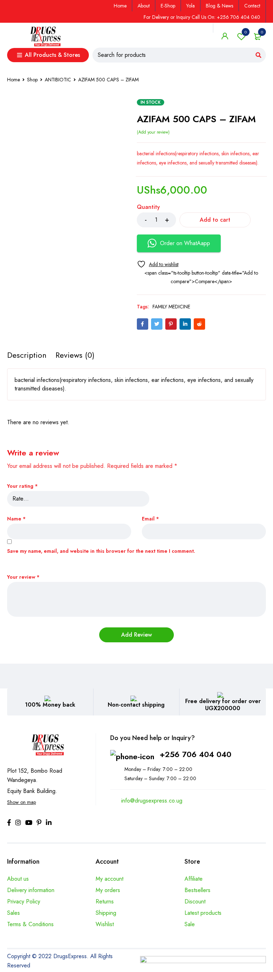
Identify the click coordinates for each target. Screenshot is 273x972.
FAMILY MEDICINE (171, 306)
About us (18, 879)
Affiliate (193, 879)
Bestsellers (197, 890)
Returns (105, 901)
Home (120, 5)
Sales (13, 913)
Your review (23, 577)
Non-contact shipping (136, 705)
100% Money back (50, 705)
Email (150, 518)
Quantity (148, 207)
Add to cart (215, 220)
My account (109, 879)
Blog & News (219, 5)
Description (27, 355)
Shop (32, 79)
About (144, 5)
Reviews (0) (75, 355)
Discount (194, 901)
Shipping (106, 913)
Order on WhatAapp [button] (185, 243)
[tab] (27, 355)
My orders (108, 890)
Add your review (153, 132)
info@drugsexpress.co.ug (151, 800)
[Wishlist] (157, 264)
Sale (189, 924)
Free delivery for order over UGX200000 (223, 704)
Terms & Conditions (30, 924)
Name (16, 518)
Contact (252, 5)
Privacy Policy (23, 901)
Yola (190, 5)
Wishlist (246, 32)
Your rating (22, 486)
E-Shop (168, 5)
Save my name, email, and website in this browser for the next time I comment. (101, 551)
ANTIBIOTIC (58, 79)
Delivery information (30, 890)
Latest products (202, 913)
